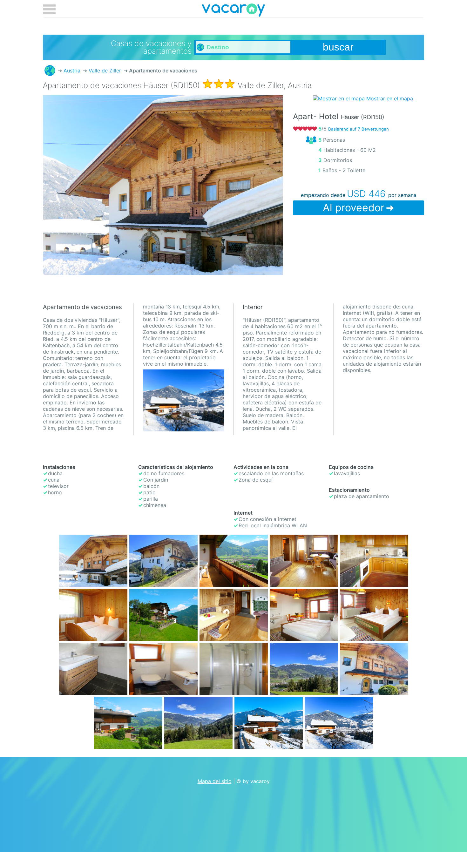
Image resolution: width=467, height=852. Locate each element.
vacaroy (233, 11)
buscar (338, 47)
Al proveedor (353, 207)
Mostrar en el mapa (389, 98)
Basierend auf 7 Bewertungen (358, 129)
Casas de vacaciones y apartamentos (49, 70)
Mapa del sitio (215, 781)
